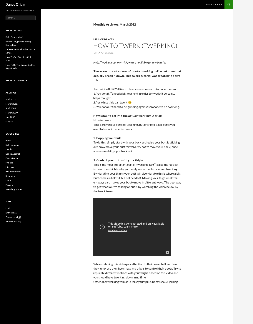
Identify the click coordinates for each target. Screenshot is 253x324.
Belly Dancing (12, 144)
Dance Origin (15, 4)
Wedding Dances (14, 189)
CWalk (9, 149)
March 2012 (12, 103)
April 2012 (11, 99)
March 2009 (12, 112)
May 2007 (10, 121)
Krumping (10, 176)
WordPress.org (13, 221)
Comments (13, 217)
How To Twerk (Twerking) (135, 45)
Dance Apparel (13, 153)
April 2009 (11, 108)
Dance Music (12, 158)
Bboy (8, 140)
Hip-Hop (10, 167)
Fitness (9, 162)
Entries (11, 212)
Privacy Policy (214, 4)
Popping (9, 184)
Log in (8, 208)
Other (9, 180)
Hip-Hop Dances (103, 39)
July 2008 (10, 117)
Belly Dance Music (15, 37)
